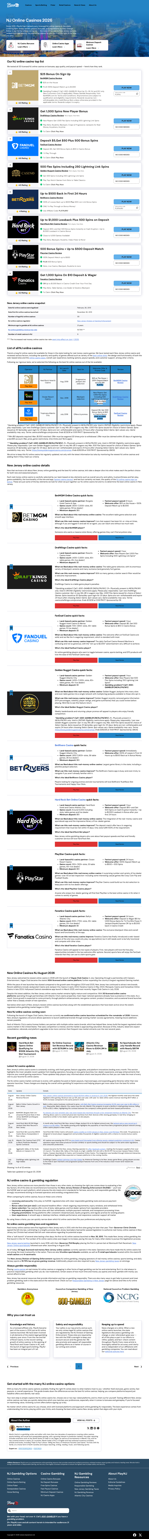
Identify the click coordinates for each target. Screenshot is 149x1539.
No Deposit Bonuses (49, 1482)
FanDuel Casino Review (50, 144)
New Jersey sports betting (18, 1243)
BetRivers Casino (64, 745)
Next (138, 1167)
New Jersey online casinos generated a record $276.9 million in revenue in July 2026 (75, 1096)
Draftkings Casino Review (52, 115)
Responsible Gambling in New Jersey (88, 1280)
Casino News (37, 1448)
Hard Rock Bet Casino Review (53, 224)
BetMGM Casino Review (51, 78)
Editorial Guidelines (116, 1482)
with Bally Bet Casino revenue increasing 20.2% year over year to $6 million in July (91, 1105)
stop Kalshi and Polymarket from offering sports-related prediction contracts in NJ (102, 1140)
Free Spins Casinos (49, 1485)
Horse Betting (13, 1492)
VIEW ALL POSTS (84, 1420)
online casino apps (37, 358)
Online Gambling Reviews (85, 1482)
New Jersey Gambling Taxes (87, 1489)
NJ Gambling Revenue (84, 1492)
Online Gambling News (25, 1448)
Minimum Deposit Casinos (52, 1492)
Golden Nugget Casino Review (54, 171)
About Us (112, 1479)
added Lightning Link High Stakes (69, 1159)
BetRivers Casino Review (51, 197)
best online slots (100, 355)
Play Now (127, 87)
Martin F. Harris (23, 1427)
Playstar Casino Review (51, 253)
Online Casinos (13, 1479)
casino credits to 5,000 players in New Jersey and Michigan (96, 1132)
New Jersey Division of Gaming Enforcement (94, 321)
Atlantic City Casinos (84, 1495)
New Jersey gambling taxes (107, 1261)
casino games (20, 1269)
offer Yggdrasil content (97, 1149)
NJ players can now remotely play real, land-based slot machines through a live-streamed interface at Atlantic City (87, 1113)
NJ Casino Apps (47, 1495)
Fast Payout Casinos (49, 1489)
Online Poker (12, 1485)
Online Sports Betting (16, 1482)
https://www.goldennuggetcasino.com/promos (51, 450)
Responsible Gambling (84, 1486)
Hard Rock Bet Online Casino (70, 799)
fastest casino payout (63, 479)
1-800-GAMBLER (47, 1516)
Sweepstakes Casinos (16, 1489)
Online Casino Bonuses (50, 1479)
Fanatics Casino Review (51, 279)
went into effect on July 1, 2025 (65, 339)
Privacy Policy (114, 1489)
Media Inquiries (114, 1485)
